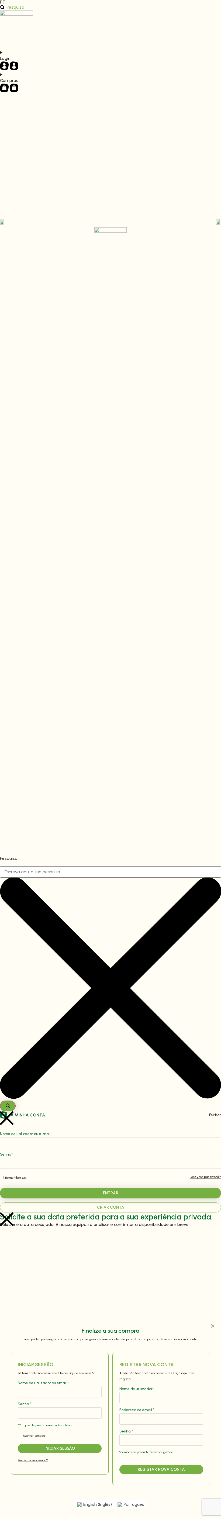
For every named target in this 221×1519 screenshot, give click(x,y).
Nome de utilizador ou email (43, 1383)
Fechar (215, 1115)
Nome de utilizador (137, 1389)
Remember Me (15, 1177)
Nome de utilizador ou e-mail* (26, 1134)
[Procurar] (8, 1106)
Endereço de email (136, 1410)
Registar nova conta (161, 1469)
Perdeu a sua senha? (33, 1460)
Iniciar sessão (59, 1448)
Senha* (6, 1155)
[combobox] (110, 872)
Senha (24, 1404)
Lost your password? (205, 1177)
